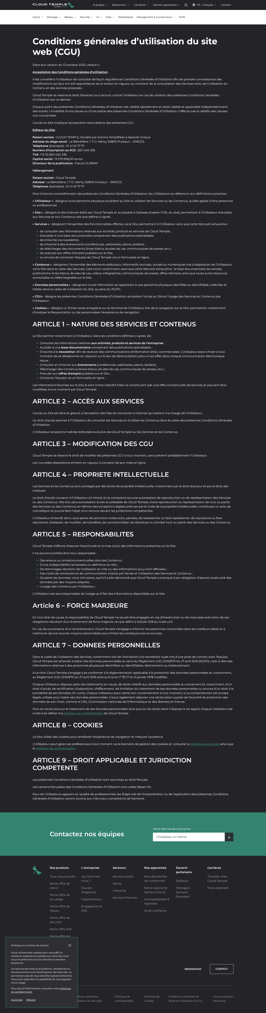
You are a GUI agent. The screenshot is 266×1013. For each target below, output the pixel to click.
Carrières (139, 5)
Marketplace (125, 17)
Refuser (31, 999)
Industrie (119, 890)
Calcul (36, 17)
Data (108, 17)
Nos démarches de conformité (155, 879)
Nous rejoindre (218, 888)
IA (97, 17)
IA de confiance (155, 910)
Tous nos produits (62, 876)
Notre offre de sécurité (60, 920)
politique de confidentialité (83, 713)
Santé (117, 883)
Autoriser (17, 999)
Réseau (68, 17)
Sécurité (85, 17)
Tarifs (182, 17)
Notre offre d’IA (60, 929)
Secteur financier (125, 897)
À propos (98, 5)
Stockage (52, 17)
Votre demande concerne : (172, 829)
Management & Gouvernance (154, 17)
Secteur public (123, 876)
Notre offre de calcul (60, 886)
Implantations (91, 899)
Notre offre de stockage (60, 897)
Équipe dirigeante (88, 890)
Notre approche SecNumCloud (155, 890)
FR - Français (205, 5)
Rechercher (186, 5)
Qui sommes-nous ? (91, 879)
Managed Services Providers (183, 892)
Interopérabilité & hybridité (156, 901)
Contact (226, 5)
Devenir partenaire (165, 5)
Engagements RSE (91, 908)
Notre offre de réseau (60, 908)
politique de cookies (204, 744)
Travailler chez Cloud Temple (217, 879)
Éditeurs (182, 881)
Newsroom (119, 5)
